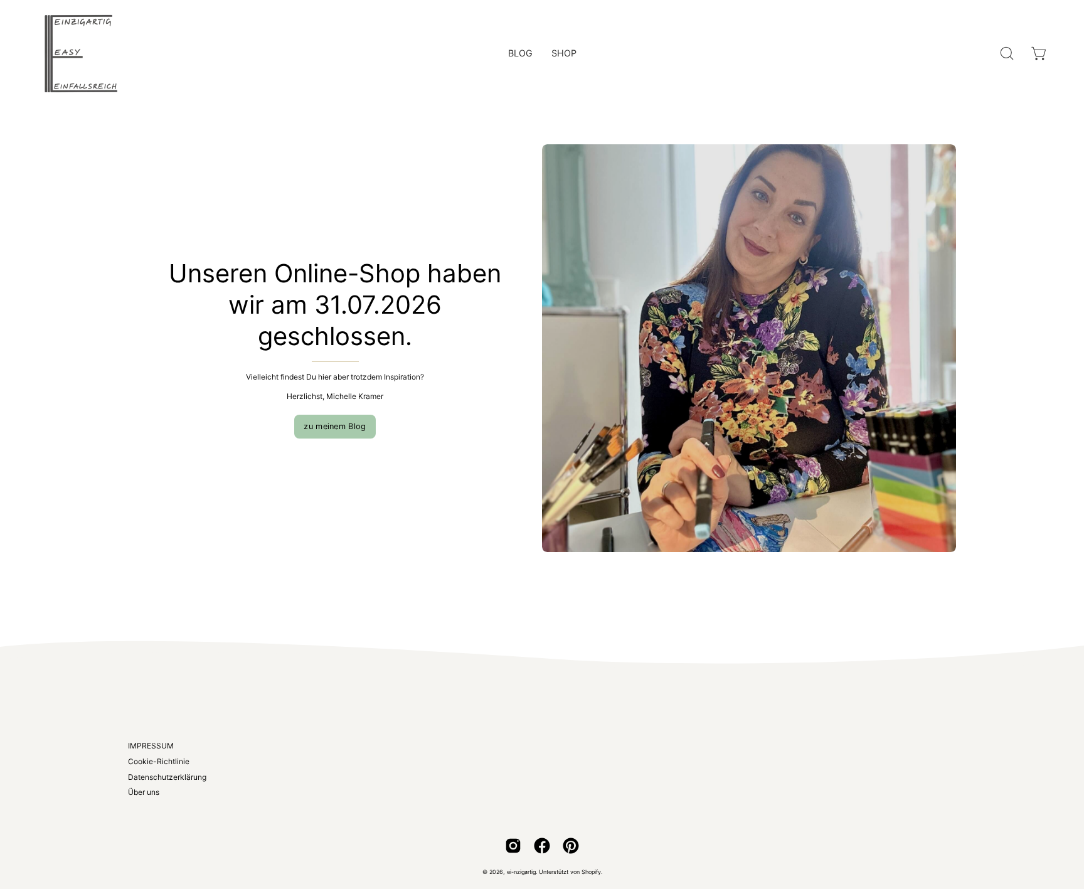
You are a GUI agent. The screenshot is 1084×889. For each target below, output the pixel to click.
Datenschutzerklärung (167, 777)
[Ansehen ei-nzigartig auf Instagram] (513, 845)
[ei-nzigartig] (81, 53)
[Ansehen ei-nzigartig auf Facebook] (542, 845)
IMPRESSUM (151, 745)
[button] (1007, 53)
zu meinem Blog (335, 426)
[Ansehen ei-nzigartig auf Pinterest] (570, 845)
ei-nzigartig (521, 871)
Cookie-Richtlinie (158, 761)
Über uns (143, 792)
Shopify (591, 871)
